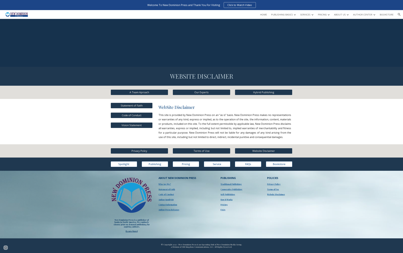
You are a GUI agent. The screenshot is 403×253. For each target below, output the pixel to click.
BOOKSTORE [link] (387, 14)
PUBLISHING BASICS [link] (282, 14)
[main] (201, 76)
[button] (399, 14)
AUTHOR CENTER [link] (362, 14)
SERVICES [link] (305, 14)
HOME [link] (263, 14)
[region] (201, 5)
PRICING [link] (322, 14)
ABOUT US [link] (340, 14)
